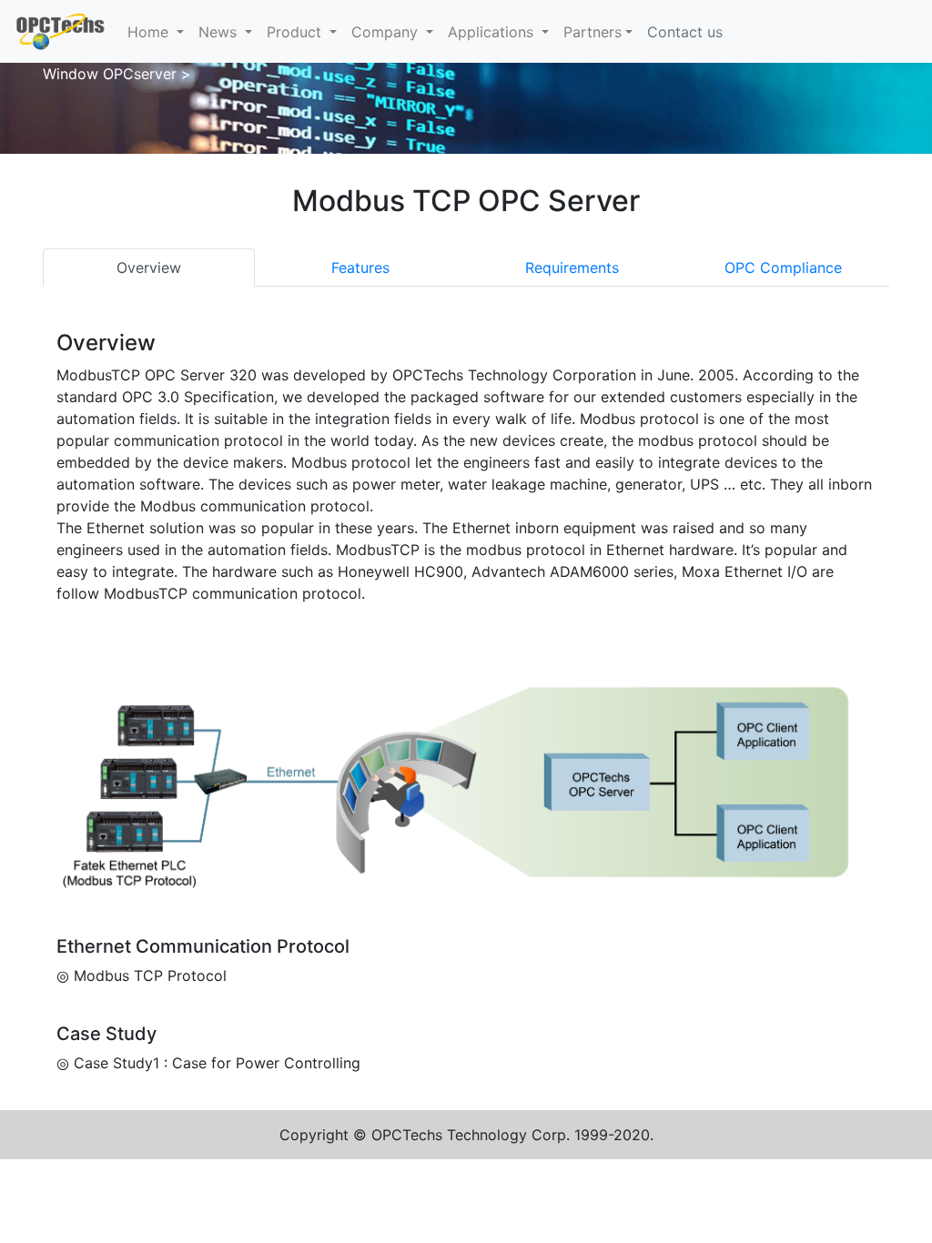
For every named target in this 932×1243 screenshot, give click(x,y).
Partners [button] (592, 32)
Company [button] (386, 32)
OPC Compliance (783, 267)
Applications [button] (493, 32)
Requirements (572, 267)
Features (360, 267)
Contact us (685, 32)
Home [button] (150, 32)
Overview (148, 267)
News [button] (219, 32)
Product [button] (296, 32)
